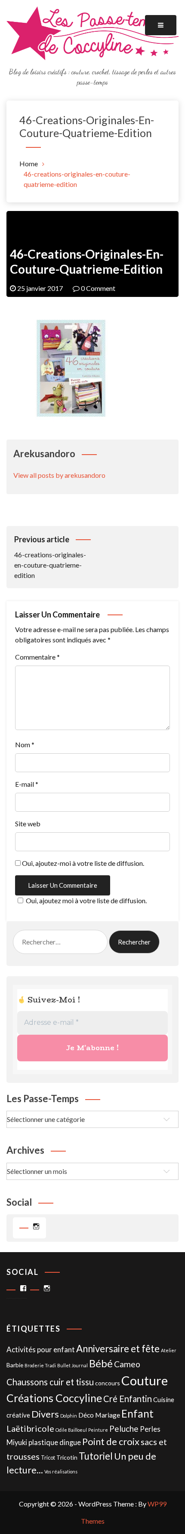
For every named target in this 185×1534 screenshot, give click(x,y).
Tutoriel (96, 1456)
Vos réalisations (60, 1471)
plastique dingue (54, 1442)
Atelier (168, 1350)
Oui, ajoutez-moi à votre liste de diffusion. (82, 863)
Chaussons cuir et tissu (50, 1382)
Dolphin (68, 1415)
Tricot (48, 1458)
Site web (27, 823)
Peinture (98, 1430)
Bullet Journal (72, 1365)
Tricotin (66, 1457)
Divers (45, 1414)
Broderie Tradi (40, 1365)
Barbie (14, 1365)
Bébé (101, 1363)
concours (107, 1383)
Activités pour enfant (40, 1349)
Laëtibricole (30, 1428)
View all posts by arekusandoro (59, 475)
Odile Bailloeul (71, 1430)
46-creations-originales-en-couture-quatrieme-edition (50, 557)
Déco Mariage (99, 1415)
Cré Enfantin (127, 1398)
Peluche (124, 1428)
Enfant (137, 1413)
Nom (24, 744)
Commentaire (37, 657)
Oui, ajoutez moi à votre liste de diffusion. (86, 900)
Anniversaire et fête (118, 1348)
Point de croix (110, 1441)
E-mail (26, 784)
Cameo (127, 1364)
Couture (144, 1380)
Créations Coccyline (54, 1398)
